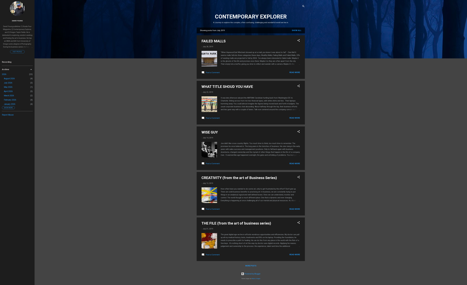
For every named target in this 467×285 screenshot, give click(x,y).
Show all (296, 30)
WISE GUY (210, 132)
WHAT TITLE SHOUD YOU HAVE (227, 86)
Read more (294, 72)
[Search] (303, 6)
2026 (4, 74)
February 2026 (10, 100)
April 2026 (8, 91)
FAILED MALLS (214, 41)
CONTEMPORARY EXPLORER (251, 16)
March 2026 (9, 95)
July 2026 (8, 83)
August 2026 (9, 78)
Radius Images (256, 278)
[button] (298, 41)
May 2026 (8, 87)
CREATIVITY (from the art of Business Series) (239, 178)
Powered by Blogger (252, 274)
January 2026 (9, 104)
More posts (250, 266)
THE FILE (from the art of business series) (236, 223)
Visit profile (17, 52)
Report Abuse (8, 115)
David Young (17, 21)
